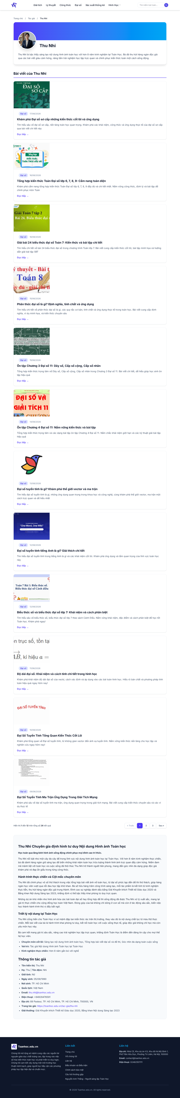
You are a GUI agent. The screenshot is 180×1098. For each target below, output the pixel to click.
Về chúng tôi (71, 1056)
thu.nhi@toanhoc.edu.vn (41, 992)
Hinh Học (114, 5)
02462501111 (136, 1062)
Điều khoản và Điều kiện (76, 1065)
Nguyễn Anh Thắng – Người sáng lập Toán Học (87, 1079)
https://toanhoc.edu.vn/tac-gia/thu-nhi (57, 1006)
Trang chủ (18, 18)
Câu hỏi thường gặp (74, 1074)
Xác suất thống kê (95, 5)
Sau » (161, 825)
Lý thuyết (51, 5)
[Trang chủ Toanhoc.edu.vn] (14, 5)
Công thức (65, 5)
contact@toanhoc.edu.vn (137, 1058)
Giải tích (37, 5)
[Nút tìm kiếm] (166, 5)
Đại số (78, 5)
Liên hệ (68, 1061)
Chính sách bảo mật (74, 1070)
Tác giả (31, 18)
